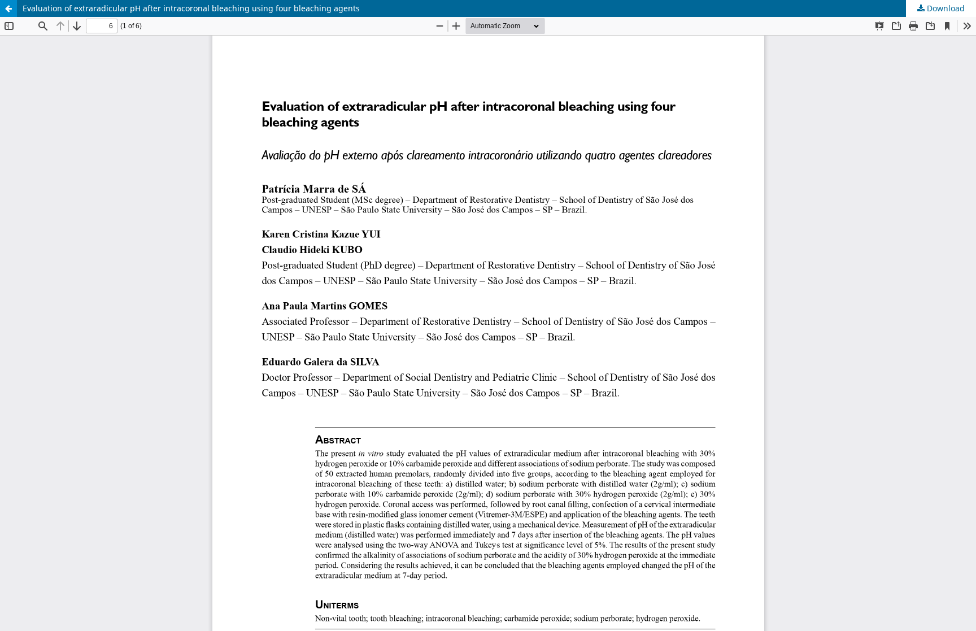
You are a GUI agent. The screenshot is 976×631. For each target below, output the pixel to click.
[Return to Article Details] (8, 8)
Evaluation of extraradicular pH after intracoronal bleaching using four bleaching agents (191, 8)
